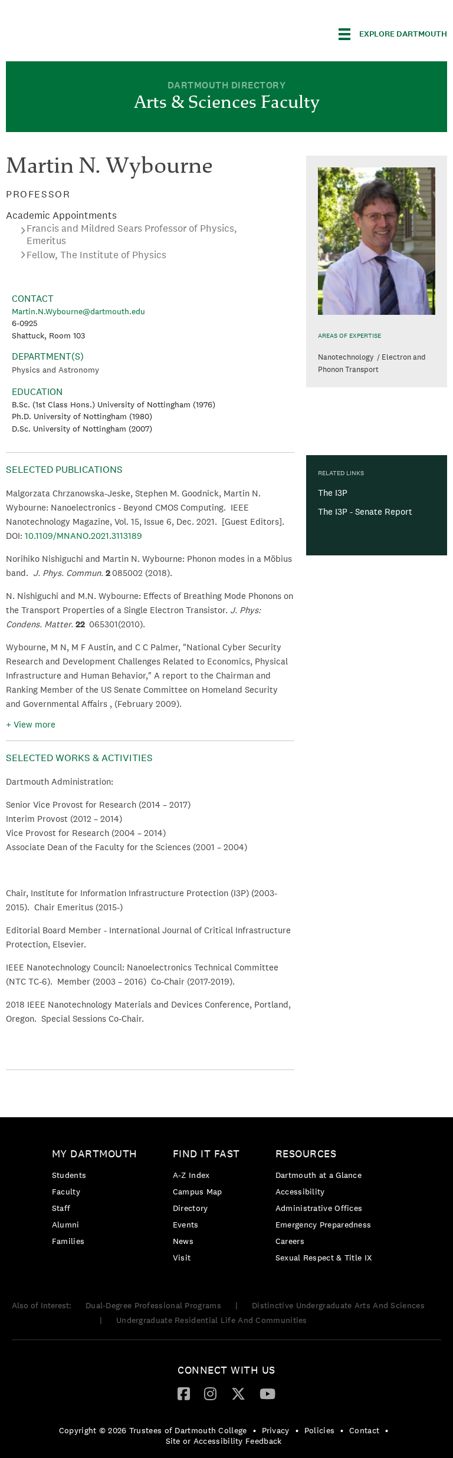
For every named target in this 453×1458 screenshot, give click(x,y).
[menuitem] (97, 1199)
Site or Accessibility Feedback (224, 1441)
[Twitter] (238, 1393)
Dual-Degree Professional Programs (153, 1305)
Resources (306, 1153)
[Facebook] (184, 1393)
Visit (182, 1257)
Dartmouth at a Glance (318, 1175)
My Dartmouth (94, 1153)
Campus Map (197, 1191)
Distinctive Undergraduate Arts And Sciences (338, 1305)
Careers (289, 1241)
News (183, 1241)
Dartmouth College (99, 32)
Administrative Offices (319, 1208)
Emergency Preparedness (323, 1224)
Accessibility (300, 1191)
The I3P (332, 492)
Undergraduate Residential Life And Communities (211, 1320)
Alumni (66, 1224)
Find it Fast (206, 1153)
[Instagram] (210, 1393)
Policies (319, 1430)
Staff (61, 1208)
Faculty (66, 1191)
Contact (364, 1430)
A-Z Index (191, 1175)
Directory (190, 1208)
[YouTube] (267, 1393)
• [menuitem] (254, 1430)
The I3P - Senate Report (365, 511)
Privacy (276, 1430)
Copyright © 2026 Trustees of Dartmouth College (153, 1430)
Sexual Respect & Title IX (323, 1257)
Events (186, 1224)
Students (69, 1175)
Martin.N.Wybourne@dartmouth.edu (78, 311)
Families (68, 1241)
